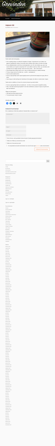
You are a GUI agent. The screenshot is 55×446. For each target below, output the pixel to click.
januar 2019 (8, 303)
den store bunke (8, 183)
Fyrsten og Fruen (9, 216)
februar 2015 (8, 381)
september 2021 (8, 258)
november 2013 (8, 406)
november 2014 (8, 386)
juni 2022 (7, 249)
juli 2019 (7, 293)
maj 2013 (7, 416)
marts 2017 (8, 339)
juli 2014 (7, 393)
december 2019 (8, 284)
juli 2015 (7, 373)
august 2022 (8, 248)
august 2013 (8, 411)
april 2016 (7, 358)
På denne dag (8, 193)
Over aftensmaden (9, 192)
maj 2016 (7, 356)
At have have (8, 178)
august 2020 (8, 271)
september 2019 (8, 289)
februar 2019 (8, 301)
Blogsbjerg (7, 229)
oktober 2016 (8, 348)
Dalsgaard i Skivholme (10, 231)
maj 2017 (7, 336)
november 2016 (8, 346)
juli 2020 (7, 273)
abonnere (38, 145)
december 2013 (8, 404)
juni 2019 (7, 294)
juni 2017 (7, 334)
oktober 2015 (8, 368)
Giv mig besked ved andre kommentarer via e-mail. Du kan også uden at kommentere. (28, 145)
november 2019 (8, 286)
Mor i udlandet (8, 219)
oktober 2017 (8, 328)
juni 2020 (7, 274)
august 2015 (8, 371)
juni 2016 (7, 354)
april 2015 (7, 378)
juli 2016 (7, 353)
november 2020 (8, 266)
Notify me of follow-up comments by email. (16, 140)
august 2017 (8, 331)
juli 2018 (7, 313)
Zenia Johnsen (8, 236)
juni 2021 (7, 261)
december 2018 (8, 304)
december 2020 (8, 264)
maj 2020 (7, 276)
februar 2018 (8, 321)
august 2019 (8, 291)
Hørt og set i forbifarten (10, 187)
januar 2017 (8, 343)
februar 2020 (8, 281)
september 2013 (8, 409)
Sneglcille (7, 241)
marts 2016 (8, 359)
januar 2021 (8, 263)
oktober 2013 (8, 408)
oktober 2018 (8, 308)
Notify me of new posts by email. (14, 143)
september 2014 (8, 389)
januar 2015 (8, 383)
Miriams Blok (8, 217)
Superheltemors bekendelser (11, 214)
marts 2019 (8, 299)
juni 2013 (7, 414)
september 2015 (8, 369)
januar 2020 (8, 283)
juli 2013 (7, 413)
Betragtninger (8, 180)
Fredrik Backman (9, 239)
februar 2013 (8, 421)
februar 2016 (8, 361)
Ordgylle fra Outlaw (9, 226)
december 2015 (8, 364)
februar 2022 (8, 254)
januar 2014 (8, 403)
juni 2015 (7, 374)
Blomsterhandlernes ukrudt (10, 173)
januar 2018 (8, 323)
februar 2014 (8, 401)
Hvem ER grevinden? (15, 18)
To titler (7, 166)
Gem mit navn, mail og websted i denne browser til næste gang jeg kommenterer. (24, 138)
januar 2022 (8, 256)
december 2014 (8, 384)
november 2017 (8, 326)
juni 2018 (7, 314)
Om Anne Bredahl (9, 209)
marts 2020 (8, 279)
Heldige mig (8, 185)
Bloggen (7, 18)
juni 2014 (7, 394)
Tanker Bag (8, 221)
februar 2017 (8, 341)
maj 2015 (7, 376)
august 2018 (8, 311)
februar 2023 (8, 246)
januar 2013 (8, 423)
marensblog (8, 211)
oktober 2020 (8, 268)
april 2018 (7, 318)
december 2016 (8, 344)
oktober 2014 (8, 388)
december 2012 (8, 424)
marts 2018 (8, 319)
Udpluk (11, 27)
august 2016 (8, 351)
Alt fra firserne (8, 170)
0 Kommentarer (15, 27)
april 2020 (7, 278)
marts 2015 (8, 379)
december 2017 (8, 324)
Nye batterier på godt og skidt (11, 171)
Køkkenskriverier (9, 188)
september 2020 (8, 269)
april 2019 (7, 298)
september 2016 (8, 349)
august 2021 (8, 259)
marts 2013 (8, 419)
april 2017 (7, 338)
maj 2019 (7, 296)
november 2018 (8, 306)
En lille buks (8, 168)
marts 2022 (8, 253)
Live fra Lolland (8, 224)
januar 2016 (8, 363)
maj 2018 (7, 316)
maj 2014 (7, 396)
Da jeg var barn (8, 182)
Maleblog (7, 190)
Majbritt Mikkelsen (9, 234)
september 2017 (8, 329)
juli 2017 (7, 333)
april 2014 (7, 398)
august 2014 (8, 391)
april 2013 (7, 418)
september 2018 (8, 309)
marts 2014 (8, 399)
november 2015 (8, 366)
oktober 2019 (8, 288)
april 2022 (7, 251)
